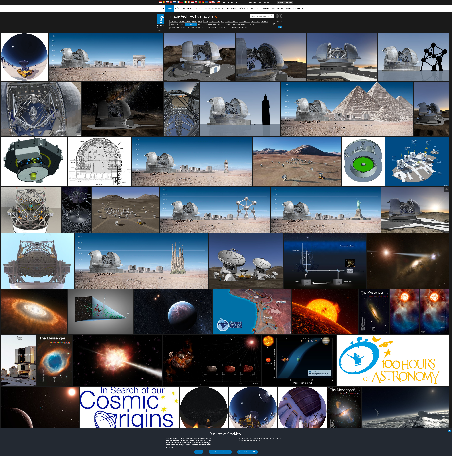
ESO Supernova (231, 21)
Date (280, 27)
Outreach (255, 8)
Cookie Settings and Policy (247, 452)
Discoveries (231, 8)
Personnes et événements (236, 24)
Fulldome (255, 21)
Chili (206, 21)
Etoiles (222, 28)
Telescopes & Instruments (214, 8)
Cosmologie (214, 21)
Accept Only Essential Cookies (220, 452)
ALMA (194, 21)
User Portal (288, 2)
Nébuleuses (211, 24)
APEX (200, 21)
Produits (265, 8)
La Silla (201, 24)
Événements (243, 8)
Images (169, 8)
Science (280, 2)
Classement (277, 24)
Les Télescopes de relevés (237, 28)
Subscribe (252, 2)
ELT (222, 21)
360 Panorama (185, 21)
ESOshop (197, 8)
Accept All (198, 452)
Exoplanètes (244, 21)
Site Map (267, 2)
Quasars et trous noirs (179, 28)
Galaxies (264, 21)
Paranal (221, 24)
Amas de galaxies (176, 24)
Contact (259, 2)
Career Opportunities (294, 8)
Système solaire (197, 28)
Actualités (187, 8)
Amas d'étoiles (211, 28)
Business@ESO (277, 8)
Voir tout (173, 21)
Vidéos (177, 8)
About (161, 8)
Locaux (251, 24)
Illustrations (190, 24)
